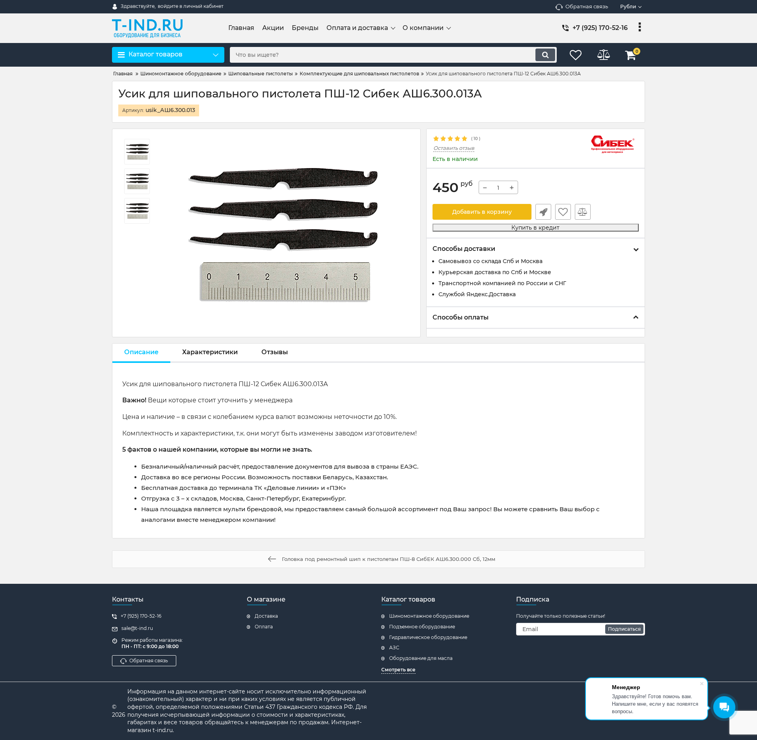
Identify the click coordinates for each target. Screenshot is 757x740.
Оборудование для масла (421, 658)
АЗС (394, 647)
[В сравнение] (583, 212)
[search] (545, 55)
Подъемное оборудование (422, 627)
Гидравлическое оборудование (428, 637)
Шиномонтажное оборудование (429, 616)
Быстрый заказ (543, 212)
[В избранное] (563, 212)
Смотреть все (398, 670)
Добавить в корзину (482, 211)
